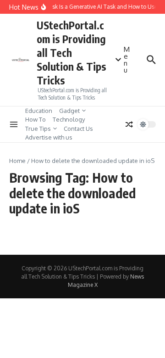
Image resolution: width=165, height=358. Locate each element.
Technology (69, 119)
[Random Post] (129, 124)
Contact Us (78, 128)
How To (35, 119)
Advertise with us (48, 137)
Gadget (69, 110)
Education (38, 110)
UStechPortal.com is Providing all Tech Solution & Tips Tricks (71, 52)
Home (17, 160)
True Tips (38, 128)
